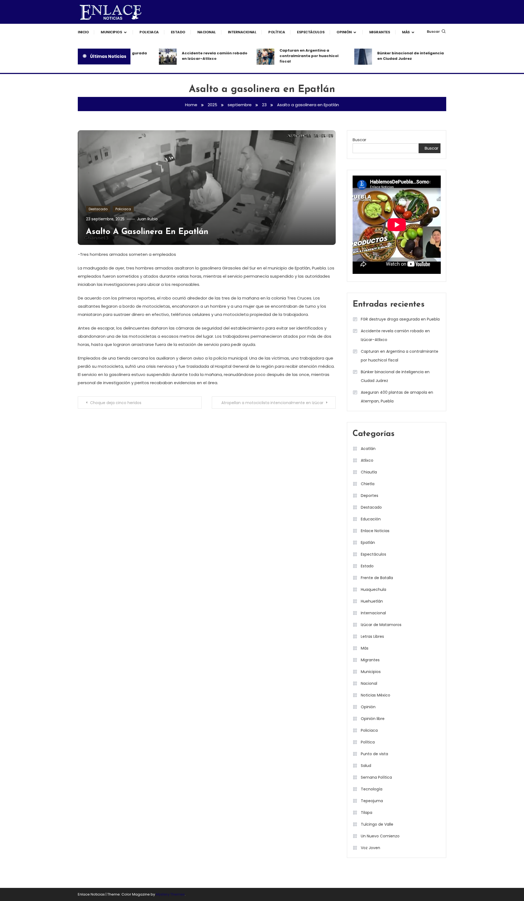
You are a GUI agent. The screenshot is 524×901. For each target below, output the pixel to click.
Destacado (98, 209)
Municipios (111, 32)
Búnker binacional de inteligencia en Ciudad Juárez (400, 56)
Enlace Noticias (375, 531)
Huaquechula (373, 589)
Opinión (344, 32)
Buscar (433, 31)
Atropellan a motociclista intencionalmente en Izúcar (272, 402)
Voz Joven (370, 847)
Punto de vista (374, 754)
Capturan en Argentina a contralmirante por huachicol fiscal (298, 56)
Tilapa (366, 812)
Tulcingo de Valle (377, 824)
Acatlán (368, 448)
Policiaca (149, 32)
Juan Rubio (147, 219)
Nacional (206, 32)
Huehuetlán (372, 601)
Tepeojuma (372, 801)
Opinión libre (373, 718)
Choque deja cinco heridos (115, 402)
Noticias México (375, 695)
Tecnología (371, 789)
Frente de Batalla (377, 577)
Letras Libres (372, 636)
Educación (371, 519)
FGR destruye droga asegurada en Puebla (400, 319)
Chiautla (369, 472)
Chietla (367, 484)
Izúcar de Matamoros (381, 624)
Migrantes (379, 32)
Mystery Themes (170, 894)
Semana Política (376, 777)
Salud (366, 765)
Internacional (242, 32)
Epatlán (368, 542)
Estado (178, 32)
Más (406, 32)
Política (276, 32)
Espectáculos (310, 32)
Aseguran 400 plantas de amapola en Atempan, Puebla (397, 397)
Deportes (369, 495)
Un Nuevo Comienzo (380, 836)
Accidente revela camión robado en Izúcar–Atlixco (204, 56)
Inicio (83, 32)
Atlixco (367, 460)
